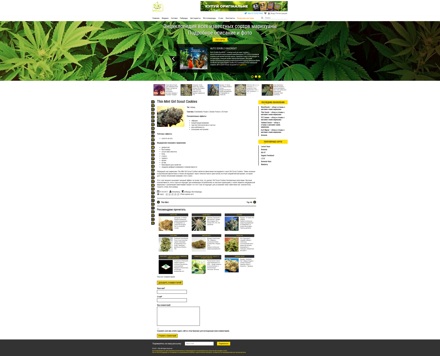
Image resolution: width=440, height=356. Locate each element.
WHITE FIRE (173, 215)
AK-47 (263, 152)
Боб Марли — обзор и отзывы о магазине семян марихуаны (273, 131)
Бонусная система (245, 18)
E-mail (159, 297)
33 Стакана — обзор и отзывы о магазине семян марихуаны (273, 118)
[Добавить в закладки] (265, 13)
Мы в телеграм (255, 13)
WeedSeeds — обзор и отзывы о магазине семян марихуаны (273, 108)
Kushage (239, 215)
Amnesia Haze (206, 235)
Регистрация (281, 13)
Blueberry (264, 164)
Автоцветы (195, 18)
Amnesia (264, 135)
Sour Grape (173, 235)
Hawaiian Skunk (239, 256)
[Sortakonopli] (157, 6)
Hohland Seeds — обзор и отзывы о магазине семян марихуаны (270, 125)
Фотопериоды (209, 18)
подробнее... (243, 65)
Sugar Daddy (206, 215)
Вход (273, 13)
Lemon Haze (265, 146)
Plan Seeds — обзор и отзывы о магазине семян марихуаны (173, 257)
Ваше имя (161, 288)
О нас (220, 18)
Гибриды (184, 18)
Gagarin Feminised (268, 155)
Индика (165, 18)
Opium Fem (239, 235)
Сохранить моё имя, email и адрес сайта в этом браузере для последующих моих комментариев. (193, 331)
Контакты (230, 18)
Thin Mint (165, 202)
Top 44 (249, 202)
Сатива (174, 18)
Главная (155, 18)
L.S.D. (263, 158)
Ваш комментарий (163, 305)
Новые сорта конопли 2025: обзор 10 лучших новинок (206, 257)
